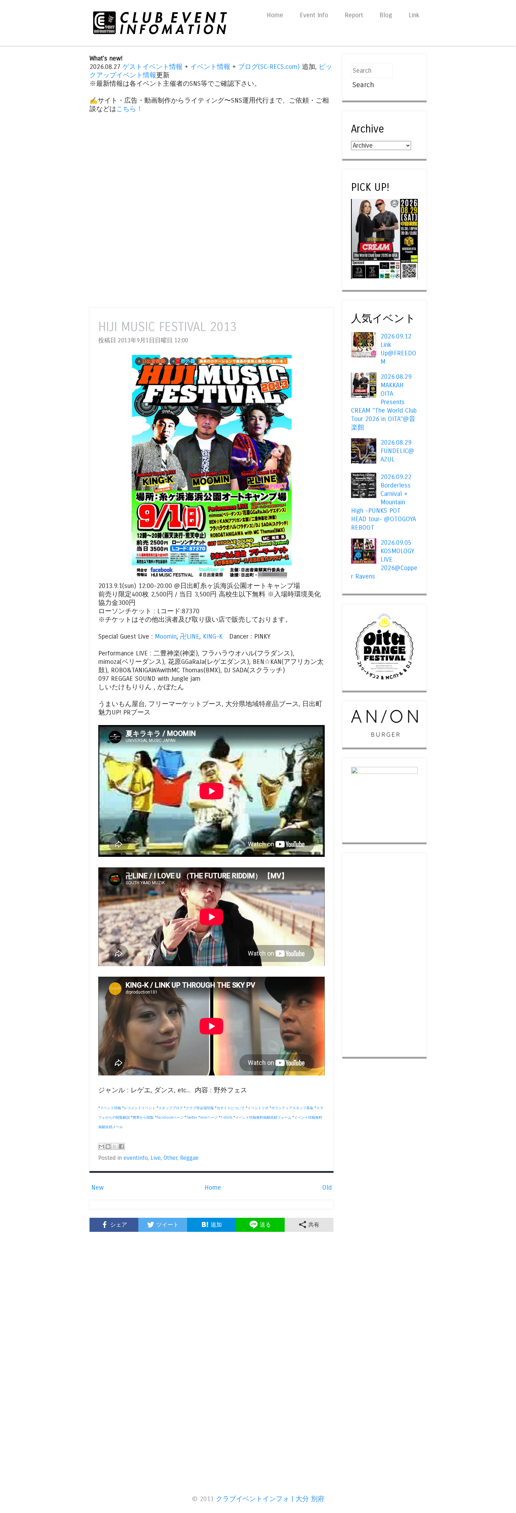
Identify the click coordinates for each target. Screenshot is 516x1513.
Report (354, 15)
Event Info (314, 15)
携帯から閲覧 (143, 1118)
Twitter (191, 1118)
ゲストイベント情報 (153, 67)
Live (156, 1158)
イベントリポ (258, 1108)
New (97, 1187)
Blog (385, 15)
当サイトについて (231, 1108)
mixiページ (209, 1118)
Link (414, 15)
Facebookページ (170, 1118)
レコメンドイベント (140, 1108)
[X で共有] (114, 1146)
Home (275, 15)
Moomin (166, 636)
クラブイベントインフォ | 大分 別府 (270, 1499)
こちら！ (129, 109)
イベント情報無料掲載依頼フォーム (263, 1118)
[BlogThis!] (108, 1146)
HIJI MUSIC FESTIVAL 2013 (167, 327)
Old (327, 1187)
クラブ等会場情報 (200, 1108)
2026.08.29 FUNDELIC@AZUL (397, 451)
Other (170, 1158)
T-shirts (226, 1118)
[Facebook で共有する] (121, 1146)
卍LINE (189, 636)
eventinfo (136, 1158)
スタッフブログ (170, 1108)
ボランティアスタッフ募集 (292, 1108)
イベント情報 (210, 67)
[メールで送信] (101, 1146)
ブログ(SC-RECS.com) (269, 67)
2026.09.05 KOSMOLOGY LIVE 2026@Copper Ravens (384, 559)
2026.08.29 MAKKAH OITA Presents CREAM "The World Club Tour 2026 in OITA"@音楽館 (384, 402)
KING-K (213, 636)
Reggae (189, 1158)
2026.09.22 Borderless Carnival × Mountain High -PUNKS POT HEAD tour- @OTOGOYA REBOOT (383, 502)
